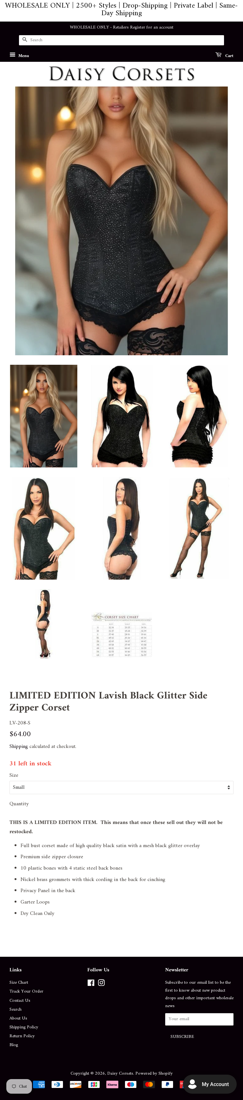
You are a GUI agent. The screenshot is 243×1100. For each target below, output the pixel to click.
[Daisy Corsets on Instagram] (101, 984)
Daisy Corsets (120, 1073)
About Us (18, 1018)
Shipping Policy (23, 1027)
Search (15, 1009)
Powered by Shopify (154, 1073)
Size (13, 775)
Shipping (18, 746)
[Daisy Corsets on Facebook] (91, 984)
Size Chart (18, 983)
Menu (23, 56)
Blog (13, 1045)
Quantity (19, 804)
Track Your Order (26, 991)
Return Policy (22, 1036)
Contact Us (19, 1001)
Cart (229, 56)
